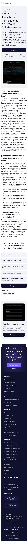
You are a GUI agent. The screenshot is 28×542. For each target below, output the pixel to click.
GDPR (18, 535)
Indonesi (14, 510)
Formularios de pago (10, 457)
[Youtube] (15, 480)
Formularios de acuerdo (8, 293)
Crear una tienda (8, 394)
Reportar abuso (8, 473)
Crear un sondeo (8, 388)
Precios (6, 397)
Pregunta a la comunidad (11, 432)
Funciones (6, 429)
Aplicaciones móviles (10, 424)
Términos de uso (10, 535)
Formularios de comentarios (12, 448)
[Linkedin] (5, 480)
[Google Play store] (12, 505)
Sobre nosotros (8, 467)
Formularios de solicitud (10, 443)
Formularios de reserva (10, 445)
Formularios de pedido (10, 454)
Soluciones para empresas (11, 399)
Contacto (6, 470)
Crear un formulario (9, 380)
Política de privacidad (13, 532)
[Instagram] (8, 480)
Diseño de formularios (10, 421)
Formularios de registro (10, 451)
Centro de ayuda (8, 415)
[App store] (12, 498)
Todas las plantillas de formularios (13, 460)
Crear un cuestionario (10, 385)
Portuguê (14, 513)
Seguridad (7, 427)
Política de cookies (14, 538)
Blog (5, 413)
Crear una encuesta (9, 382)
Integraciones (7, 418)
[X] (11, 480)
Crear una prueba (9, 391)
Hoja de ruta (7, 402)
